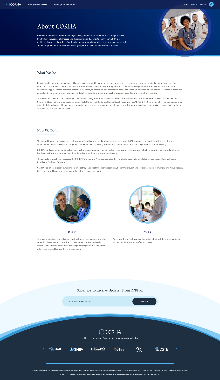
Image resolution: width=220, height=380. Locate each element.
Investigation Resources (64, 4)
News (186, 4)
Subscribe (144, 301)
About (193, 4)
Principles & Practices (37, 4)
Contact (203, 4)
